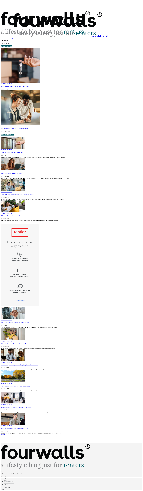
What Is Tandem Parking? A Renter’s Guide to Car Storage (15, 386)
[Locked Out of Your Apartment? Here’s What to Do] (13, 148)
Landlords (6, 42)
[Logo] (7, 38)
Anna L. (2, 89)
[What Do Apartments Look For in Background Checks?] (20, 124)
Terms (5, 485)
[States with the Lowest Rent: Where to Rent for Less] (13, 339)
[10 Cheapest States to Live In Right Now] (13, 211)
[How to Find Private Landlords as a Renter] (13, 169)
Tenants (6, 40)
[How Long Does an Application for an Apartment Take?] (13, 424)
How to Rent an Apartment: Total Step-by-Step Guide (15, 86)
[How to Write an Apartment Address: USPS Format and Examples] (13, 190)
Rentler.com (7, 43)
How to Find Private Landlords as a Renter (11, 173)
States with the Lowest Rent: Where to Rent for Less (14, 343)
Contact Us (6, 484)
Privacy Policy (7, 487)
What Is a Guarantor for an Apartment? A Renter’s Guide (15, 322)
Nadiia (2, 131)
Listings (5, 480)
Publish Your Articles (8, 481)
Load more (3, 434)
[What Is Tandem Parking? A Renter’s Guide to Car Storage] (13, 382)
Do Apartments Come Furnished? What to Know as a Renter (16, 407)
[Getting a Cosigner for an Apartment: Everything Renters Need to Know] (13, 361)
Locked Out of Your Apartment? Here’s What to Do (14, 152)
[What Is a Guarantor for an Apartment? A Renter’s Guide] (13, 318)
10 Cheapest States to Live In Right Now (11, 216)
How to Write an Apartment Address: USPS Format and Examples (17, 194)
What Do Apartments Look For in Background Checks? (15, 128)
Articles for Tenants (6, 83)
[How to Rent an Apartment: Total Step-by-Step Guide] (20, 82)
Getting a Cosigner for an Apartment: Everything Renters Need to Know (19, 365)
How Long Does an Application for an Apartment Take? (15, 428)
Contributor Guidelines (9, 483)
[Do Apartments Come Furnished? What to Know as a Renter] (13, 403)
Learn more (27, 473)
